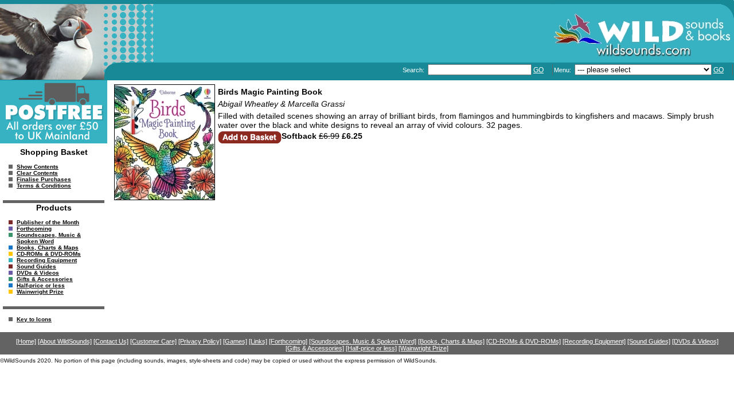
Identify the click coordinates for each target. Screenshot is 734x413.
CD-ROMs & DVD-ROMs (49, 254)
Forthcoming (34, 228)
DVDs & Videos (38, 273)
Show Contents (37, 166)
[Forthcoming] (288, 341)
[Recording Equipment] (594, 341)
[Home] (26, 341)
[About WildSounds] (65, 341)
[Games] (235, 341)
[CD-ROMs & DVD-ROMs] (523, 341)
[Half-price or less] (371, 348)
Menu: (563, 70)
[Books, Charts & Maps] (451, 341)
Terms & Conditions (44, 185)
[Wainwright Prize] (423, 348)
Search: (414, 70)
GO (538, 70)
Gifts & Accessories (45, 279)
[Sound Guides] (648, 341)
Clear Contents (37, 173)
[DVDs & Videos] (695, 341)
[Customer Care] (153, 341)
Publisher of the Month (48, 222)
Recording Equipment (47, 260)
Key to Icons (34, 319)
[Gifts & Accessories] (315, 348)
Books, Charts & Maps (48, 247)
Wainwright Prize (40, 292)
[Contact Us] (110, 341)
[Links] (258, 341)
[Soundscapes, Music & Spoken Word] (362, 341)
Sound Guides (36, 266)
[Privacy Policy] (199, 341)
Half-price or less (41, 285)
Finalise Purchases (44, 179)
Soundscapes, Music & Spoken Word (49, 238)
